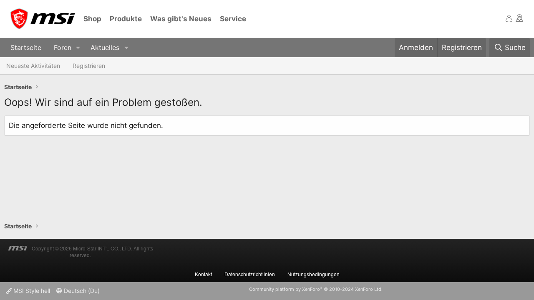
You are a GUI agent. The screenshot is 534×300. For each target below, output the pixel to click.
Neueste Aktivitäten (33, 65)
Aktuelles (105, 47)
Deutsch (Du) (81, 290)
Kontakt (203, 274)
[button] (78, 47)
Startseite (25, 47)
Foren (62, 47)
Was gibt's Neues (181, 19)
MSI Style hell (31, 290)
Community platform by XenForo (316, 289)
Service (233, 19)
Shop (92, 19)
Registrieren (89, 65)
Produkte (126, 19)
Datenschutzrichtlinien (249, 274)
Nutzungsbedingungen (313, 274)
